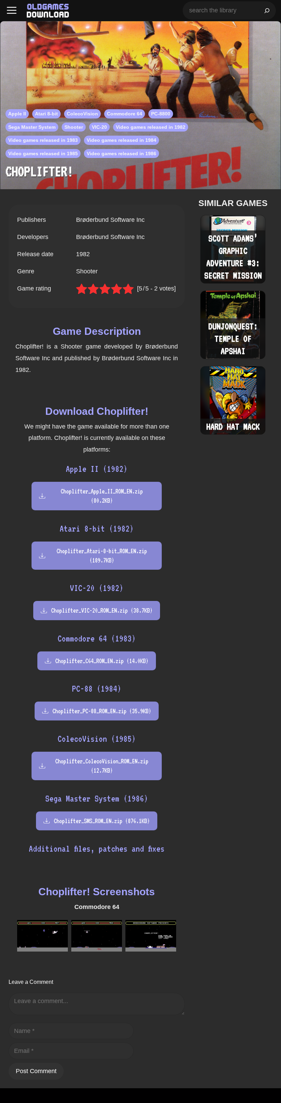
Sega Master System (32, 127)
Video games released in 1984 (121, 140)
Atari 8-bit (46, 113)
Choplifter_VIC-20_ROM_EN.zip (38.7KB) (101, 610)
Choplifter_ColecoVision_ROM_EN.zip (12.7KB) (101, 766)
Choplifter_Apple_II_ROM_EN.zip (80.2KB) (102, 496)
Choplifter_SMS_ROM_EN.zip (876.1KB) (102, 821)
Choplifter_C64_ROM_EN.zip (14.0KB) (101, 660)
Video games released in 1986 (121, 153)
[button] (11, 10)
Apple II (17, 113)
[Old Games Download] (48, 10)
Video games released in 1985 (43, 153)
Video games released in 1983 (43, 140)
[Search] (266, 10)
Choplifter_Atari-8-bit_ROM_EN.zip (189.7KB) (102, 555)
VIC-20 (99, 127)
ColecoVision (82, 113)
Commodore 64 (124, 113)
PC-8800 (160, 113)
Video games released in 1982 (150, 127)
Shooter (73, 127)
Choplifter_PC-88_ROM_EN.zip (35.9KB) (101, 711)
